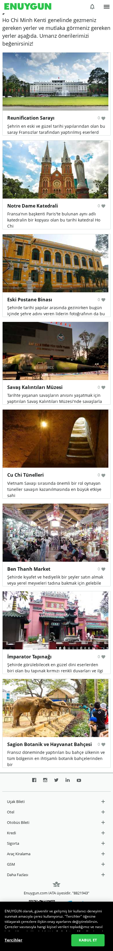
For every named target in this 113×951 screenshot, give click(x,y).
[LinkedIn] (67, 782)
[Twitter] (56, 782)
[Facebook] (34, 782)
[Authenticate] (107, 7)
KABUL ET (88, 940)
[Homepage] (27, 6)
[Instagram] (45, 782)
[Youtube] (79, 782)
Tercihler (13, 940)
